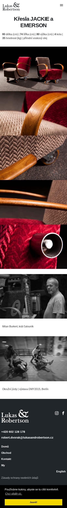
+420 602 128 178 (13, 431)
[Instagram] (57, 413)
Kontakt (6, 459)
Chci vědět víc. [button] (13, 493)
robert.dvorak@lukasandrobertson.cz (27, 437)
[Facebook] (63, 413)
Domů (5, 446)
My (3, 465)
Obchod (6, 453)
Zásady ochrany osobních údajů (19, 478)
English (61, 471)
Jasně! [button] (33, 502)
